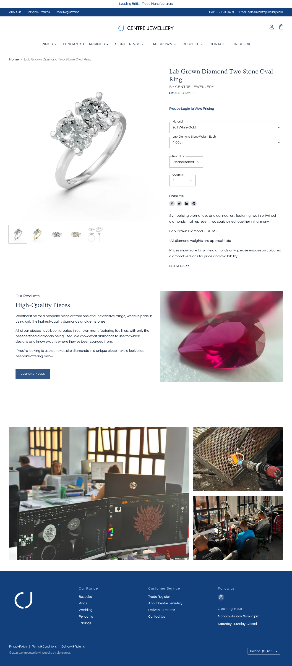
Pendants (86, 616)
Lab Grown (162, 44)
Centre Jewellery (194, 87)
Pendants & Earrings (84, 44)
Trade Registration (67, 12)
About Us (15, 12)
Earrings (85, 623)
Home (14, 59)
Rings (48, 44)
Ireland (262, 651)
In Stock (242, 44)
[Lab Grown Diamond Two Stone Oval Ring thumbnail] (18, 234)
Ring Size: (178, 156)
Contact (218, 44)
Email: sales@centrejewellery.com (261, 12)
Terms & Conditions (44, 646)
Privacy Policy (18, 646)
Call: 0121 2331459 (221, 12)
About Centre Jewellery (165, 603)
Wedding (85, 610)
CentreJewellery (29, 652)
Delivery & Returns (38, 12)
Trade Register (159, 596)
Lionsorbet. (64, 652)
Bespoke (191, 44)
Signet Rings (128, 44)
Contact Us (156, 616)
